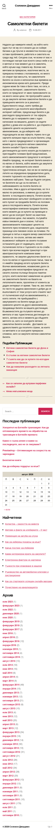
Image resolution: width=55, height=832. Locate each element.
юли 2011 (8, 807)
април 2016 (9, 637)
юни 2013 (8, 716)
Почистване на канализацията (21, 587)
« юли (7, 509)
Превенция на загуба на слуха (21, 535)
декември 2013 (11, 692)
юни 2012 (8, 763)
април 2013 (9, 724)
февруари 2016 (11, 641)
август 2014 (9, 661)
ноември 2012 (10, 744)
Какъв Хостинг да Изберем (19, 547)
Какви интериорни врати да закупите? (25, 553)
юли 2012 (8, 759)
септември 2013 (11, 704)
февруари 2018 (11, 625)
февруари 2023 (11, 605)
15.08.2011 (37, 30)
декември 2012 (11, 740)
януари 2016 (9, 645)
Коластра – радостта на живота (22, 523)
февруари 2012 (11, 779)
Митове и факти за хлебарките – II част (26, 529)
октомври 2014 (11, 653)
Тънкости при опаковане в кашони (23, 565)
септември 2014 (11, 657)
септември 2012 (11, 752)
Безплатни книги (12, 460)
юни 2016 (8, 633)
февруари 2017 (11, 629)
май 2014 (7, 672)
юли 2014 (8, 665)
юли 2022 (8, 609)
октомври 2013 (11, 700)
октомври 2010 (11, 815)
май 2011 (7, 811)
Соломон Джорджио (27, 5)
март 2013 (8, 728)
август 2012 (9, 755)
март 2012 (8, 775)
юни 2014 (8, 668)
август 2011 (9, 803)
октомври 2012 (11, 748)
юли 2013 (8, 712)
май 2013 (7, 720)
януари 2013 (9, 736)
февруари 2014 (11, 684)
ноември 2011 (10, 791)
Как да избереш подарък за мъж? (21, 466)
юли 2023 (8, 601)
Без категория (27, 17)
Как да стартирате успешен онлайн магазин (28, 581)
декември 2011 (11, 787)
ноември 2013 (10, 696)
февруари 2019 (11, 621)
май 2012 (7, 767)
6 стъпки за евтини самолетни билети (28, 355)
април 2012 (9, 771)
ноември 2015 (10, 649)
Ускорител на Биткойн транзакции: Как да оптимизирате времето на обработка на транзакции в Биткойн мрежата (26, 431)
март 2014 (8, 680)
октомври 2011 (11, 795)
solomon (23, 30)
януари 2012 (9, 783)
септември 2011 (11, 799)
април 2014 (9, 676)
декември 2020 (11, 613)
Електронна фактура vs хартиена (23, 559)
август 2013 (9, 708)
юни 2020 (8, 617)
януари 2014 (9, 688)
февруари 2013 (11, 732)
